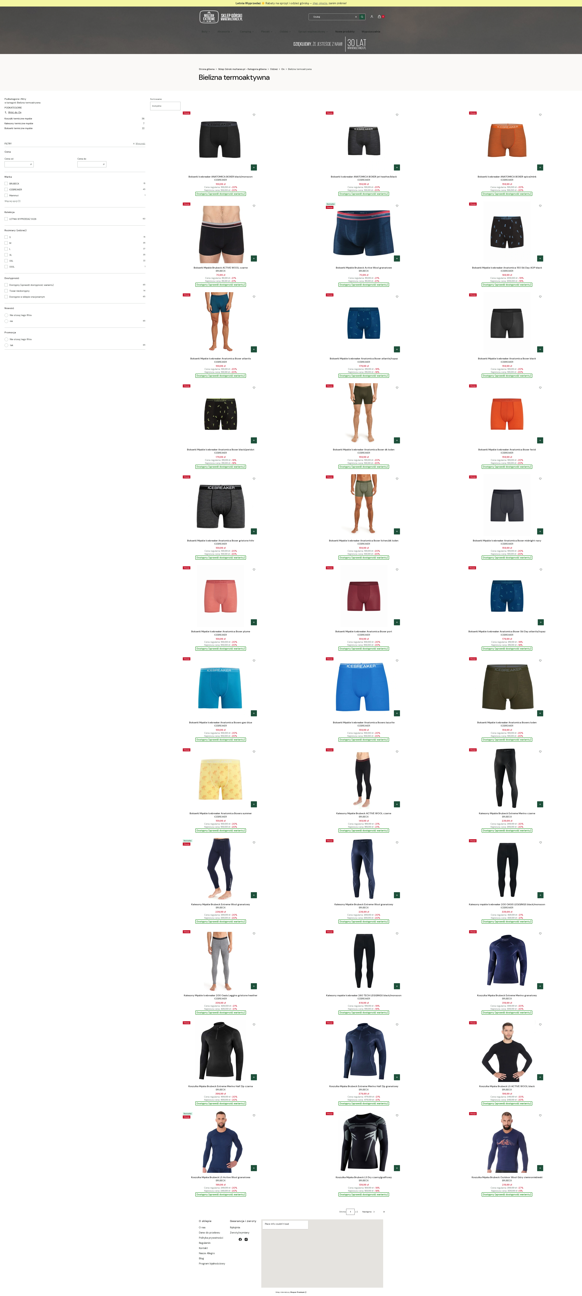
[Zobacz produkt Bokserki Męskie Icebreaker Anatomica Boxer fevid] (540, 440)
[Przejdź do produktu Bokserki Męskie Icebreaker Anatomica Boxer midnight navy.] (507, 505)
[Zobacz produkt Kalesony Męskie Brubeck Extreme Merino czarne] (540, 804)
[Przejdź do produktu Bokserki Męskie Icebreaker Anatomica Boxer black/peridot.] (221, 414)
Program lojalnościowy (212, 1263)
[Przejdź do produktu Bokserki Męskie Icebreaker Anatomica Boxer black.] (507, 323)
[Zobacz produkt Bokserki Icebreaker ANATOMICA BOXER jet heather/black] (397, 167)
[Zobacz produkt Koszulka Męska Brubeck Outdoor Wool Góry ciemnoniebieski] (540, 1168)
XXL (11, 260)
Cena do (81, 158)
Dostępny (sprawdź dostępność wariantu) (31, 285)
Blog (201, 1258)
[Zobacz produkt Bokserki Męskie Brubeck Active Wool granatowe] (397, 258)
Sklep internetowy (290, 1292)
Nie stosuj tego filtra (21, 315)
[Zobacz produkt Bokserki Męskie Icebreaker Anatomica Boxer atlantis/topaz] (397, 349)
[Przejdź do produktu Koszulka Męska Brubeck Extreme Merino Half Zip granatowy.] (364, 1051)
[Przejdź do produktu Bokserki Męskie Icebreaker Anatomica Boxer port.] (364, 596)
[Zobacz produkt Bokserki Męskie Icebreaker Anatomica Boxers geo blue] (254, 713)
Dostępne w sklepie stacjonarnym (27, 296)
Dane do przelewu (209, 1232)
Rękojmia (235, 1227)
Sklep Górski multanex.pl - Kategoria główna (242, 69)
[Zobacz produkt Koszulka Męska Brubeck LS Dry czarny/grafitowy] (397, 1168)
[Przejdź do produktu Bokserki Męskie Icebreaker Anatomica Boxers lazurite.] (364, 687)
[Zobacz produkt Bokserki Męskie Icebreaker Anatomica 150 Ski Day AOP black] (540, 258)
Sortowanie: (156, 99)
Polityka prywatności (211, 1237)
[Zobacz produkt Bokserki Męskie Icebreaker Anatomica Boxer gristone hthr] (254, 531)
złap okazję (320, 3)
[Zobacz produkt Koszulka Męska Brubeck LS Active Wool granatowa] (254, 1168)
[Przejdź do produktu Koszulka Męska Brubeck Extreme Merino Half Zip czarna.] (221, 1051)
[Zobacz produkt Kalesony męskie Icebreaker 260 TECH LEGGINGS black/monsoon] (397, 986)
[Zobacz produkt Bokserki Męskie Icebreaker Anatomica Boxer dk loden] (397, 440)
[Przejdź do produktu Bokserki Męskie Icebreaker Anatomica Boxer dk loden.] (364, 414)
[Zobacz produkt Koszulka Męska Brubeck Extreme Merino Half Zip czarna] (254, 1077)
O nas (202, 1227)
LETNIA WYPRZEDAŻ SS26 (22, 219)
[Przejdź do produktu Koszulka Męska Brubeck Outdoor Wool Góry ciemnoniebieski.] (507, 1142)
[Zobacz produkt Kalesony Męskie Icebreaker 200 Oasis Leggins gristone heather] (254, 986)
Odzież (274, 69)
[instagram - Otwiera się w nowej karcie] (246, 1239)
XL (10, 255)
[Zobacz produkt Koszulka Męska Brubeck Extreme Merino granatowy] (540, 986)
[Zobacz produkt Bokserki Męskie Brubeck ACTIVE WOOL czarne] (254, 258)
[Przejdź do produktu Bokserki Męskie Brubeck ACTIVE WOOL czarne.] (221, 232)
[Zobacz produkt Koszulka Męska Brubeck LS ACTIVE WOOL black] (540, 1077)
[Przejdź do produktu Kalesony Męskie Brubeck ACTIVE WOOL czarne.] (364, 778)
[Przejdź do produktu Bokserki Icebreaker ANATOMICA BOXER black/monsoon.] (221, 141)
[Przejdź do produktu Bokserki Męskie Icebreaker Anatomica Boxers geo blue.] (221, 687)
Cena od (9, 158)
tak (11, 345)
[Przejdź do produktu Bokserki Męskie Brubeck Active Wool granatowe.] (364, 232)
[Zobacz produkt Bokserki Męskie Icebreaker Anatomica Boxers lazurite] (397, 713)
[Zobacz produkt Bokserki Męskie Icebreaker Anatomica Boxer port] (397, 622)
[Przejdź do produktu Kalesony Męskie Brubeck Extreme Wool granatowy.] (221, 869)
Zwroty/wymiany (239, 1232)
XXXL (12, 266)
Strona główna (206, 69)
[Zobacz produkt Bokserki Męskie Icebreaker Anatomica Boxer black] (540, 349)
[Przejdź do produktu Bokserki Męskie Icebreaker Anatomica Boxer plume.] (221, 596)
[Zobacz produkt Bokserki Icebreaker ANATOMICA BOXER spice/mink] (540, 167)
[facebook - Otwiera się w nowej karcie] (240, 1239)
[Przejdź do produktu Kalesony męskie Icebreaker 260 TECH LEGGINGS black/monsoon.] (364, 960)
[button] (362, 16)
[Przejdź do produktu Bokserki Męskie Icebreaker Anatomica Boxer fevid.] (507, 414)
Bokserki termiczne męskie (74, 128)
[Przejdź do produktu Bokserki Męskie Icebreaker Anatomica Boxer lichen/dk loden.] (364, 505)
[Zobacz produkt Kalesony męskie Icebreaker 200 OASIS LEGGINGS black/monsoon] (540, 895)
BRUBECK (14, 183)
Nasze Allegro (207, 1253)
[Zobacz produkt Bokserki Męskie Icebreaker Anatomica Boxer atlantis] (254, 349)
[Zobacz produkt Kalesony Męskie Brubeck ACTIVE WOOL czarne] (397, 804)
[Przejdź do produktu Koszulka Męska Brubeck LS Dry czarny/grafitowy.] (364, 1142)
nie (11, 321)
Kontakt (203, 1248)
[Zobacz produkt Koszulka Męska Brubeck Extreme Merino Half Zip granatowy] (397, 1077)
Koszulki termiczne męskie (74, 118)
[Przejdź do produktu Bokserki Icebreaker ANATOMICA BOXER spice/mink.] (507, 141)
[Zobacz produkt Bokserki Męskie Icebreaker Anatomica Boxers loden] (540, 713)
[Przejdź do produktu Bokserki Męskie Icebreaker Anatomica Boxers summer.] (221, 778)
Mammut (14, 195)
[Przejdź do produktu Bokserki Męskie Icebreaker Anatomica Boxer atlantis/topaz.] (364, 323)
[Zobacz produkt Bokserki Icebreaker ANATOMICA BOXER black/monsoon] (254, 167)
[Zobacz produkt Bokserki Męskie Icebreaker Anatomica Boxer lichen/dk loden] (397, 531)
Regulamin (205, 1243)
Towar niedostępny (19, 290)
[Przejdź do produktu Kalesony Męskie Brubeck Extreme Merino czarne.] (507, 778)
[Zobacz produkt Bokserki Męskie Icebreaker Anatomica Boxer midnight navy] (540, 531)
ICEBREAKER (15, 189)
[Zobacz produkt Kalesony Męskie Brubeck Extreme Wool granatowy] (254, 895)
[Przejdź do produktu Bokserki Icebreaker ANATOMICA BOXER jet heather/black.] (364, 141)
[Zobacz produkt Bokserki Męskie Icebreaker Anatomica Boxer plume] (254, 622)
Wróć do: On (14, 112)
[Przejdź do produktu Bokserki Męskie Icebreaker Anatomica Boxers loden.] (507, 687)
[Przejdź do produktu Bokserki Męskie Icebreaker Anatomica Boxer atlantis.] (221, 323)
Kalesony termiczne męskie (74, 123)
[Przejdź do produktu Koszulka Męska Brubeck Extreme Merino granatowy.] (507, 960)
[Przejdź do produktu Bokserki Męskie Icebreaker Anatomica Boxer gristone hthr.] (221, 505)
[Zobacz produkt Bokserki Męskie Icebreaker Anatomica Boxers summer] (254, 804)
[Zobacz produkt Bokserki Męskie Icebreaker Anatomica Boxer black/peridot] (254, 440)
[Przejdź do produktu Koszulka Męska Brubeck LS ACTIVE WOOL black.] (507, 1051)
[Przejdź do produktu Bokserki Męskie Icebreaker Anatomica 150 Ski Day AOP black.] (507, 232)
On (282, 69)
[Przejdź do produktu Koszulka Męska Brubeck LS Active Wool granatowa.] (221, 1142)
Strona (342, 1211)
